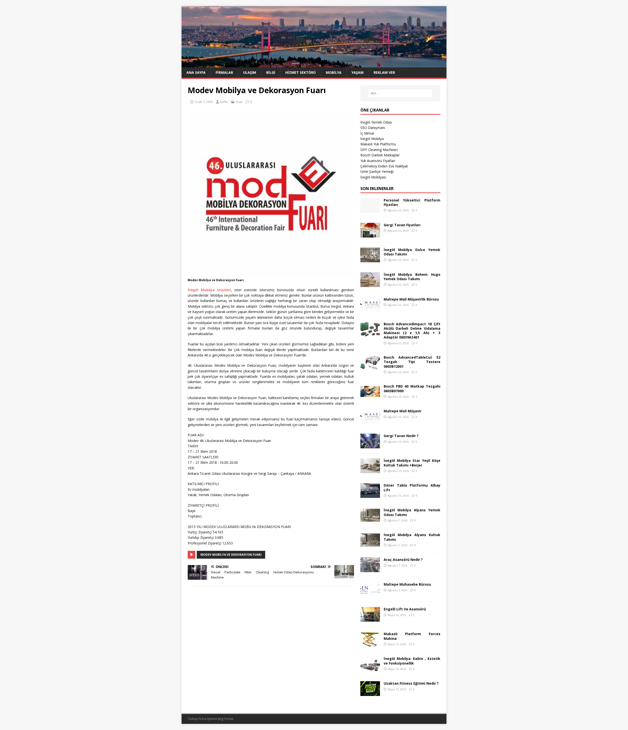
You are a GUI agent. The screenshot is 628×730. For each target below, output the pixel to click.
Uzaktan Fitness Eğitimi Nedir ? (411, 683)
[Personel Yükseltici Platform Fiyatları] (370, 209)
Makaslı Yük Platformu (378, 144)
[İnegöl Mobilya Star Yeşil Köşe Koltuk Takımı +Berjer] (370, 470)
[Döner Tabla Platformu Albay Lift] (370, 495)
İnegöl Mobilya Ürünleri (209, 290)
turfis (224, 102)
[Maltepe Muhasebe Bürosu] (370, 594)
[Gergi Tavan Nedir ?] (370, 445)
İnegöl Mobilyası (373, 177)
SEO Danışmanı (372, 127)
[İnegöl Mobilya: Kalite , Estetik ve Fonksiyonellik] (370, 668)
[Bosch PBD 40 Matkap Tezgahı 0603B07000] (370, 396)
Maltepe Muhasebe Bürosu (407, 584)
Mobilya (333, 72)
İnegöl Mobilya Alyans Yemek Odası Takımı (412, 512)
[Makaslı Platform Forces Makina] (370, 643)
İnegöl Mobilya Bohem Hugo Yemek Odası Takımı (412, 276)
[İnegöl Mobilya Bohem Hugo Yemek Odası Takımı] (370, 284)
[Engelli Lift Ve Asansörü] (370, 619)
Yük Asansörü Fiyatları (377, 160)
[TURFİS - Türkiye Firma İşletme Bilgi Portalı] (314, 64)
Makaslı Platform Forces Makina (412, 636)
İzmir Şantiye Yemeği (376, 171)
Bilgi (270, 72)
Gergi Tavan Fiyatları (402, 225)
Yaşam (358, 72)
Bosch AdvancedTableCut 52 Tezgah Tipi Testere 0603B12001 (412, 361)
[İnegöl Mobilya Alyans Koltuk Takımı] (370, 544)
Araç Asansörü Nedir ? (403, 559)
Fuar (239, 102)
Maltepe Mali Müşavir (402, 411)
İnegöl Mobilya (372, 138)
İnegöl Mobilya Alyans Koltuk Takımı (412, 536)
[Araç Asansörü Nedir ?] (370, 569)
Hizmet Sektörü (300, 72)
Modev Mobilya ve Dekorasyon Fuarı (231, 555)
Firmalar (224, 72)
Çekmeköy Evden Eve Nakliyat (384, 166)
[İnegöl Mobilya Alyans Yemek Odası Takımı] (370, 519)
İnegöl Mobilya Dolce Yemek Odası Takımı (412, 251)
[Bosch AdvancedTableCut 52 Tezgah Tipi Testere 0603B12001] (370, 367)
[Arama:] (400, 93)
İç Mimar (367, 133)
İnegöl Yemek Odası (376, 122)
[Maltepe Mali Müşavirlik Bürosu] (370, 308)
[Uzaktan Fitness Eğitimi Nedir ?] (370, 693)
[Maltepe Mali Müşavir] (370, 420)
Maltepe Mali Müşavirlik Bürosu (411, 299)
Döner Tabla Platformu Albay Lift (412, 487)
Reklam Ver (384, 72)
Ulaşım (249, 72)
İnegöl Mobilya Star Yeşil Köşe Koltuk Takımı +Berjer (412, 462)
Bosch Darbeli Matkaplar (380, 155)
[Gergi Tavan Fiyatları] (370, 234)
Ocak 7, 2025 (204, 102)
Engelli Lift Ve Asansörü (405, 609)
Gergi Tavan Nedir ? (401, 435)
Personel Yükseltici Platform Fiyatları (412, 202)
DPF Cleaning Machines (379, 149)
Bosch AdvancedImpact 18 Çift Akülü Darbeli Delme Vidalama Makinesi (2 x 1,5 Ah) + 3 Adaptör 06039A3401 (412, 331)
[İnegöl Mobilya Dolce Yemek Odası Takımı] (370, 259)
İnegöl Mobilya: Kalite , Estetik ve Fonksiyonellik (412, 660)
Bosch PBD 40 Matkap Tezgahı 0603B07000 (412, 388)
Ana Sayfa (196, 72)
